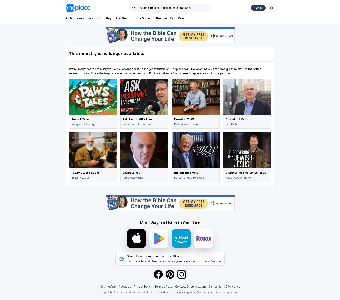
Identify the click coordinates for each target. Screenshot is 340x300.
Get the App (108, 286)
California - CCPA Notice (224, 286)
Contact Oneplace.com (190, 286)
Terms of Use (163, 286)
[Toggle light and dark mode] (271, 8)
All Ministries (75, 18)
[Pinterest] (170, 274)
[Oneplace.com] (78, 8)
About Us (125, 286)
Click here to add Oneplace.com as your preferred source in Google (174, 261)
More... (183, 18)
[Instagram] (181, 274)
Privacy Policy (143, 286)
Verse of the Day (100, 18)
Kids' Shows (143, 18)
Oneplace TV (164, 18)
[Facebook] (158, 274)
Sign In (258, 8)
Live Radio (123, 18)
